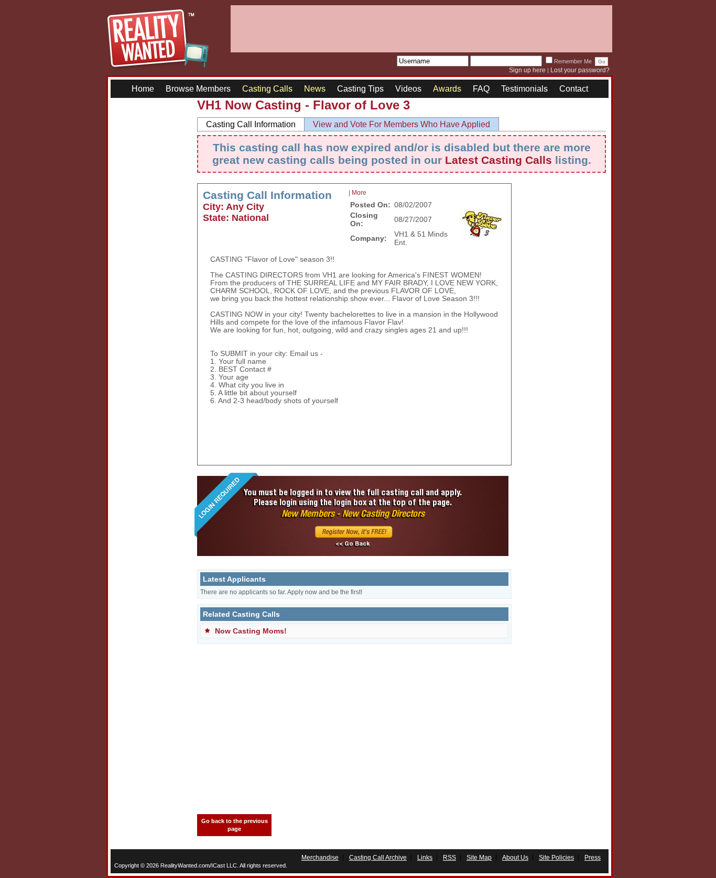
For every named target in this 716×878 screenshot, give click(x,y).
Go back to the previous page (234, 825)
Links (424, 857)
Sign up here (527, 70)
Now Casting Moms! (251, 631)
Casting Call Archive (378, 857)
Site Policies (556, 857)
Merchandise (320, 857)
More (359, 192)
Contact (573, 88)
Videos (408, 88)
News (315, 88)
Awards (447, 88)
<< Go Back (352, 544)
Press (592, 857)
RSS (449, 857)
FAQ (481, 88)
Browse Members (198, 88)
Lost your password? (580, 70)
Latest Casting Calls (498, 160)
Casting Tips (360, 88)
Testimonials (524, 88)
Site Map (479, 857)
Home (143, 88)
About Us (515, 857)
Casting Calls (267, 88)
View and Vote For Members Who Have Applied (401, 124)
